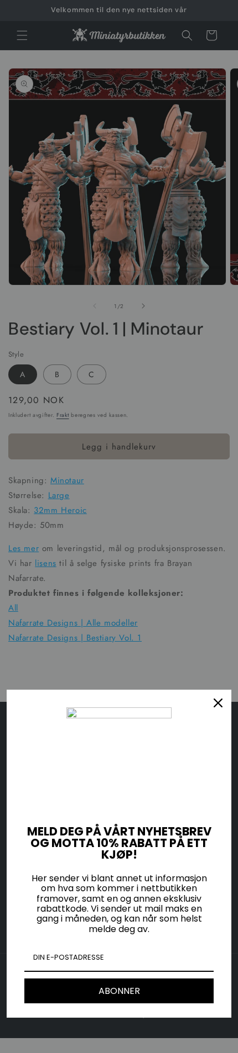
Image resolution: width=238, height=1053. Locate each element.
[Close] (218, 703)
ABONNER (119, 991)
